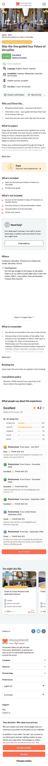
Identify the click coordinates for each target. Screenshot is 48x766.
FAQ (3, 710)
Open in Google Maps (23, 317)
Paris (9, 35)
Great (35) (9, 427)
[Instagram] (43, 631)
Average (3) (9, 431)
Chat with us (24, 243)
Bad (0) (8, 439)
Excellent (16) (10, 423)
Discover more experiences (27, 169)
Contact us (6, 713)
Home (4, 35)
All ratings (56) (12, 419)
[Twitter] (38, 631)
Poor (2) (8, 435)
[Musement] (23, 4)
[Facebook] (33, 631)
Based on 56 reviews (19, 58)
